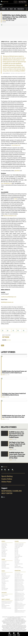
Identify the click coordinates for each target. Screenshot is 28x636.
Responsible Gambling (11, 491)
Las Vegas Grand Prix (5, 577)
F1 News (16, 565)
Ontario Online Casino (5, 568)
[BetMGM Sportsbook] (5, 2)
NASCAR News (17, 560)
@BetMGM (16, 170)
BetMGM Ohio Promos (18, 603)
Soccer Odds (4, 555)
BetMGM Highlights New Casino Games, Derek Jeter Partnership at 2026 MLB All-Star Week (13, 416)
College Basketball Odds (19, 545)
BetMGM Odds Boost (18, 578)
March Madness (4, 589)
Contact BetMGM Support (6, 603)
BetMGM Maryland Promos (19, 589)
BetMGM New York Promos (19, 599)
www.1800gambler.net (6, 183)
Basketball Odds (4, 545)
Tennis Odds (4, 556)
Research (3, 604)
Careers (3, 596)
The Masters (4, 583)
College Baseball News (19, 563)
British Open (4, 574)
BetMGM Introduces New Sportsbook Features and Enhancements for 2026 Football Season (14, 372)
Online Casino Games (5, 564)
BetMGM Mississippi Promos (20, 594)
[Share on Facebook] (8, 330)
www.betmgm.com (15, 145)
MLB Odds (16, 548)
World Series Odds (5, 588)
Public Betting (20, 9)
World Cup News (18, 566)
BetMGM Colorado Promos (19, 580)
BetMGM (4, 20)
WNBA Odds (17, 557)
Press (2, 345)
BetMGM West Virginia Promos (20, 610)
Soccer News (17, 561)
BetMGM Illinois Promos (19, 581)
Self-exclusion (4, 606)
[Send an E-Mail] (14, 330)
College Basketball (5, 578)
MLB (15, 9)
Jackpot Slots (4, 561)
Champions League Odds (19, 543)
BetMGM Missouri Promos (19, 595)
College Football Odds (18, 546)
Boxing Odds (4, 546)
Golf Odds (3, 548)
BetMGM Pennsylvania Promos (20, 604)
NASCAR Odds (4, 553)
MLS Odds (16, 550)
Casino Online (6, 479)
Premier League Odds (18, 556)
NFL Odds (16, 552)
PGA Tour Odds (17, 555)
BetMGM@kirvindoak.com (7, 302)
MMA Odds (3, 552)
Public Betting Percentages (6, 608)
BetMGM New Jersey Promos (20, 598)
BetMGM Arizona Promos (19, 579)
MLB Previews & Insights (19, 567)
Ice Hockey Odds (4, 550)
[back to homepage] (3, 5)
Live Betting (4, 551)
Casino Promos (17, 573)
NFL (7, 9)
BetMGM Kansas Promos (19, 585)
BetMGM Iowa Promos (18, 584)
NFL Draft (3, 579)
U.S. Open (3, 584)
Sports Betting (7, 476)
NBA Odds (16, 551)
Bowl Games (4, 573)
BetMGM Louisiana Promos (19, 588)
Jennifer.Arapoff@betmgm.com (8, 296)
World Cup (3, 587)
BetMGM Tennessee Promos (19, 605)
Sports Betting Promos (19, 574)
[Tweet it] (3, 330)
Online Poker (6, 482)
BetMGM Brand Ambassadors (7, 601)
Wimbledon (4, 586)
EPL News (16, 558)
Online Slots (4, 566)
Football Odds (4, 547)
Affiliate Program (5, 595)
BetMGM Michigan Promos (19, 593)
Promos (3, 9)
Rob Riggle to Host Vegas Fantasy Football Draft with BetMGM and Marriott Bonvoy (14, 394)
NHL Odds (16, 553)
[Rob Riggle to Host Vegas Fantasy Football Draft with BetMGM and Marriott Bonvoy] (4, 443)
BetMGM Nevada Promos (19, 596)
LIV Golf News (17, 547)
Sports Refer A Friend (18, 575)
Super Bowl (3, 582)
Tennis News (17, 562)
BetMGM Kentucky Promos (19, 586)
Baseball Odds (4, 543)
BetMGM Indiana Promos (19, 583)
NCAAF (11, 9)
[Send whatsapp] (19, 330)
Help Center (6, 493)
